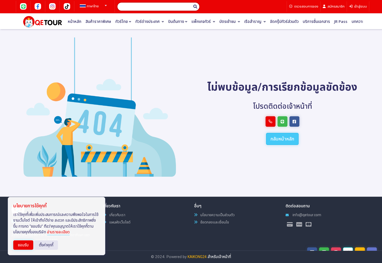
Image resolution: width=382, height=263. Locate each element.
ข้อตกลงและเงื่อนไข (214, 222)
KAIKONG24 (197, 257)
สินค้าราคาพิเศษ (98, 22)
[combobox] (92, 4)
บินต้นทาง (176, 22)
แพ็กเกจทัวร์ (202, 22)
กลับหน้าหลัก (282, 139)
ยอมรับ (23, 245)
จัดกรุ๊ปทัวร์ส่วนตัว (284, 22)
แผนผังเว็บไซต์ (119, 222)
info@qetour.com (306, 215)
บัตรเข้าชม (228, 22)
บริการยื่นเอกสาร (316, 22)
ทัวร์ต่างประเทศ (148, 22)
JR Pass (340, 22)
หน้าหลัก (74, 22)
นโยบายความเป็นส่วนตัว (217, 215)
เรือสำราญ (253, 22)
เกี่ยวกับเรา (116, 215)
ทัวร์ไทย (121, 22)
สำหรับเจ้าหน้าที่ (219, 256)
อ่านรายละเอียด (58, 232)
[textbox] (92, 6)
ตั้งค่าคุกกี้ (46, 245)
